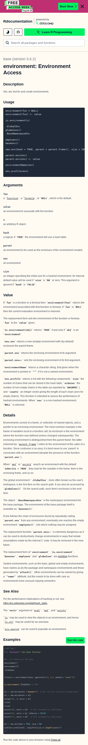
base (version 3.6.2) (19, 59)
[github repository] (18, 32)
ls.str (9, 622)
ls (6, 617)
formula (29, 198)
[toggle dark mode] (7, 32)
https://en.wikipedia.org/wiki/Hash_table (25, 603)
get (14, 464)
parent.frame (27, 444)
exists (27, 464)
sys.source (12, 629)
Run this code (75, 640)
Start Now (66, 6)
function (12, 198)
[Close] (82, 6)
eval (37, 610)
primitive (62, 556)
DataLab (56, 739)
